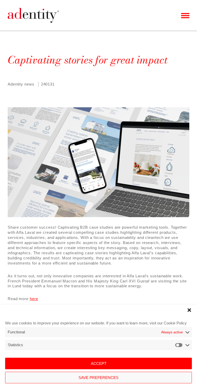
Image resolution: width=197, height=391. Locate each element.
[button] (189, 310)
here (34, 299)
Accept (98, 363)
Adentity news (21, 84)
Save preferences (98, 377)
